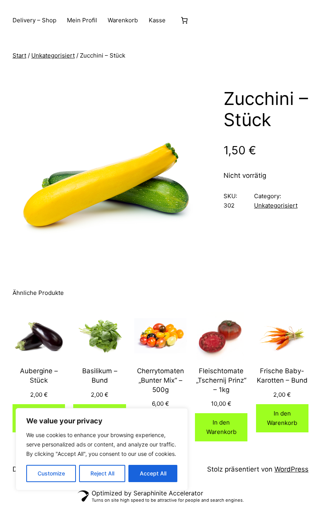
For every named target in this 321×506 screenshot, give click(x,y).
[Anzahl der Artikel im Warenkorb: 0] (184, 20)
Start (19, 55)
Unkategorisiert (53, 55)
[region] (102, 449)
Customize (51, 473)
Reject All (102, 473)
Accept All (153, 473)
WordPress (291, 469)
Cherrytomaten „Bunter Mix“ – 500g (160, 380)
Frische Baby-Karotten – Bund (282, 375)
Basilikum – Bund (99, 375)
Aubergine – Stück (39, 375)
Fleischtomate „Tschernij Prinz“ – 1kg (221, 380)
